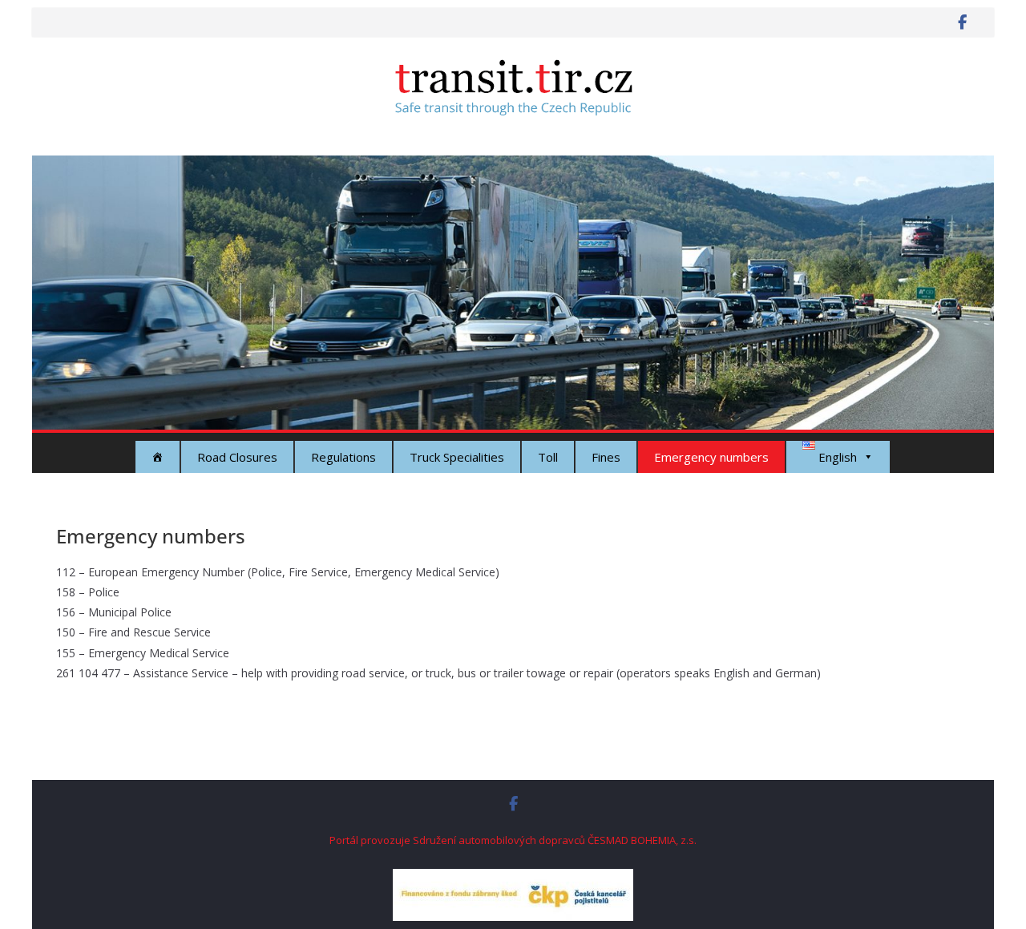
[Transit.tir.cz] (513, 167)
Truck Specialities (457, 457)
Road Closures (237, 457)
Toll (548, 457)
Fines (606, 457)
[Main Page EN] (157, 457)
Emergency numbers (711, 457)
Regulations (343, 457)
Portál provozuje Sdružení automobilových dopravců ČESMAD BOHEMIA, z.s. (513, 840)
